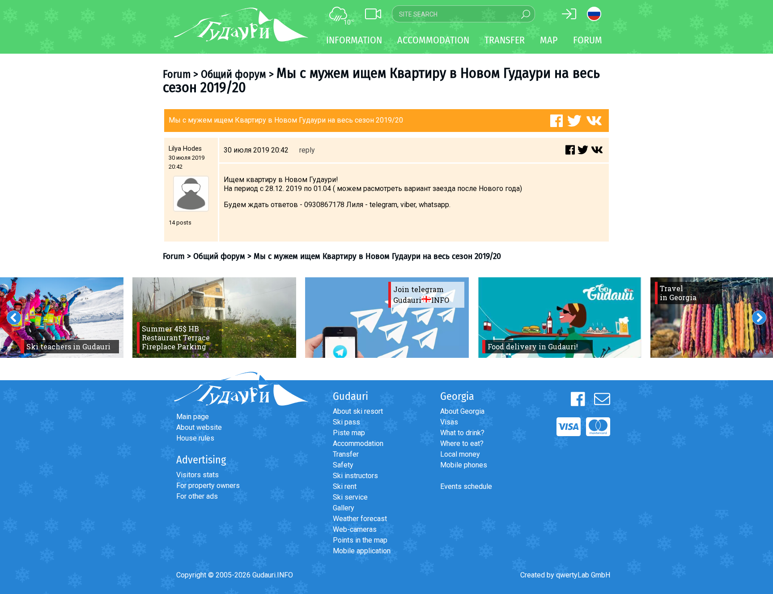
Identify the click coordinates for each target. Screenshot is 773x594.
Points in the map (360, 540)
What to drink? (462, 433)
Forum (587, 40)
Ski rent (345, 486)
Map (549, 40)
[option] (214, 317)
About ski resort (358, 411)
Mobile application (362, 551)
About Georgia (462, 411)
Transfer (346, 454)
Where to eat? (462, 443)
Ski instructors (355, 475)
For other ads (197, 496)
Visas (449, 422)
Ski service (350, 497)
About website (199, 427)
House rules (195, 438)
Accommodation (358, 443)
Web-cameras (355, 529)
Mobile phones (463, 465)
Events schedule (466, 486)
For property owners (208, 485)
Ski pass (346, 422)
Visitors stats (197, 475)
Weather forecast (360, 518)
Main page (192, 416)
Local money (460, 454)
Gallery (343, 508)
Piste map (349, 433)
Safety (343, 465)
